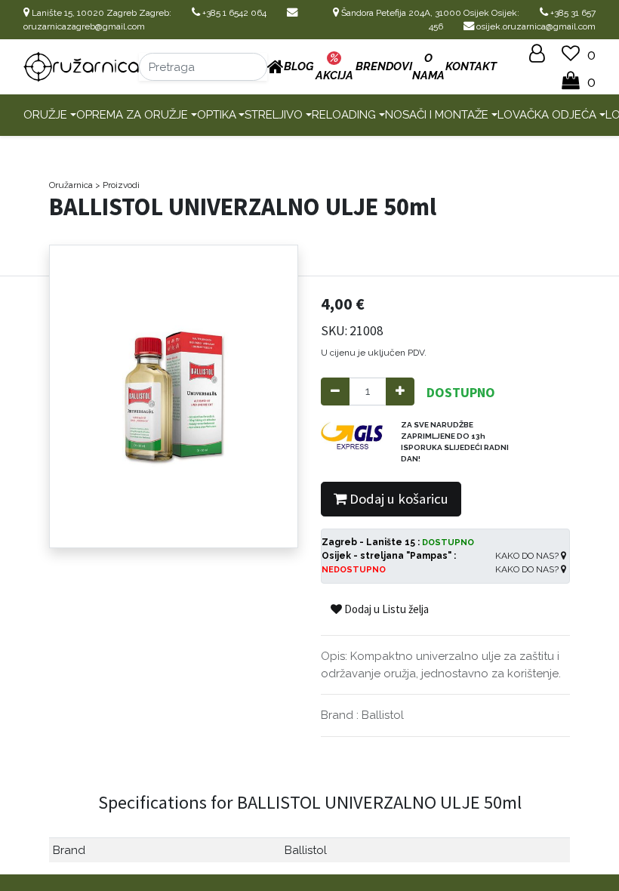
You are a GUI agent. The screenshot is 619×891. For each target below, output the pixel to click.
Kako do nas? (528, 555)
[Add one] (400, 391)
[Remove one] (335, 391)
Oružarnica (71, 185)
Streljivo (274, 115)
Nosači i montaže (436, 115)
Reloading (344, 115)
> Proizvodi (117, 185)
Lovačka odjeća (546, 115)
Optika (216, 115)
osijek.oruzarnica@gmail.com (535, 26)
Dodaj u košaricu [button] (397, 498)
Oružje (45, 115)
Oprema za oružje (132, 115)
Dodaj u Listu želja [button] (385, 609)
